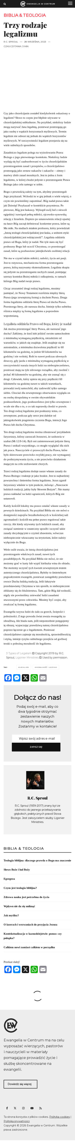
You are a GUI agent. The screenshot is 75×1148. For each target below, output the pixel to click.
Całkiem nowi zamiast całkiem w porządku (29, 947)
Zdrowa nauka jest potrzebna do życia (26, 897)
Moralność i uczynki (46, 667)
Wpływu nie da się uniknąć (19, 906)
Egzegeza (9, 878)
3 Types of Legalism (18, 653)
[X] (25, 678)
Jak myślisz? (11, 915)
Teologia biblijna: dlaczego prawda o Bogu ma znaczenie (37, 860)
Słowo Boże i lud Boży (17, 869)
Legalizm (24, 667)
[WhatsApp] (34, 678)
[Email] (43, 678)
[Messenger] (16, 678)
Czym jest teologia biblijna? (20, 887)
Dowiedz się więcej (19, 1084)
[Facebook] (8, 678)
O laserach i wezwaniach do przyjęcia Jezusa (30, 924)
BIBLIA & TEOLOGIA (25, 15)
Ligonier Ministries (27, 657)
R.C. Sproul (11, 41)
